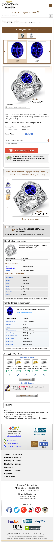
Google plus (24, 510)
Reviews (8, 405)
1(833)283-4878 (29, 13)
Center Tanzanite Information (17, 303)
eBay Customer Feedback (14, 436)
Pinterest (38, 510)
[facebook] (34, 444)
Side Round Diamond (28, 388)
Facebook (9, 510)
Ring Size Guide (12, 143)
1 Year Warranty (12, 443)
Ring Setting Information (15, 241)
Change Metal (10, 268)
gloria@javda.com (28, 494)
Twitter (16, 510)
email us (12, 227)
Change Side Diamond (25, 396)
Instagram (45, 510)
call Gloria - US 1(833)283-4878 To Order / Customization (30, 230)
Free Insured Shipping (14, 446)
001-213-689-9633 (42, 538)
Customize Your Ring (12, 354)
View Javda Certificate (24, 312)
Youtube (31, 510)
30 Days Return (12, 440)
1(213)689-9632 (33, 490)
